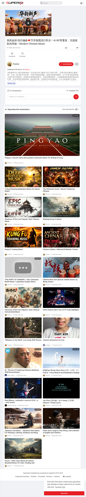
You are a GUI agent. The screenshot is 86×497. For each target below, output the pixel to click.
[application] (28, 23)
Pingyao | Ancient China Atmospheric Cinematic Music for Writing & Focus (34, 158)
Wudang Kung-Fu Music (52, 219)
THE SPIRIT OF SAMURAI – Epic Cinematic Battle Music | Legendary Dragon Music (22, 281)
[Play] (8, 33)
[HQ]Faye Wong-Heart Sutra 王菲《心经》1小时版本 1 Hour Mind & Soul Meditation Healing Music (61, 372)
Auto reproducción (68, 109)
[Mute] (45, 33)
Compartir (12, 56)
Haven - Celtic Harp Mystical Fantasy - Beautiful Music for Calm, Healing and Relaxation (20, 463)
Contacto (57, 476)
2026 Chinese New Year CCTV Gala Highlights (61, 310)
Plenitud (16, 64)
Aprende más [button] (60, 487)
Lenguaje (67, 476)
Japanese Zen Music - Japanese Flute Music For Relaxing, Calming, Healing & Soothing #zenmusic (22, 432)
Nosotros (49, 476)
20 (37, 33)
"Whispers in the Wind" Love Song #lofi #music (23, 340)
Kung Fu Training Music (14, 249)
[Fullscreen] (48, 33)
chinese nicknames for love (53, 340)
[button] (82, 3)
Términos (34, 476)
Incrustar (22, 56)
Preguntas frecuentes (22, 476)
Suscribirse (67, 64)
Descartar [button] (64, 493)
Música (27, 69)
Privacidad (41, 476)
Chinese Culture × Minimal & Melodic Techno (60, 249)
